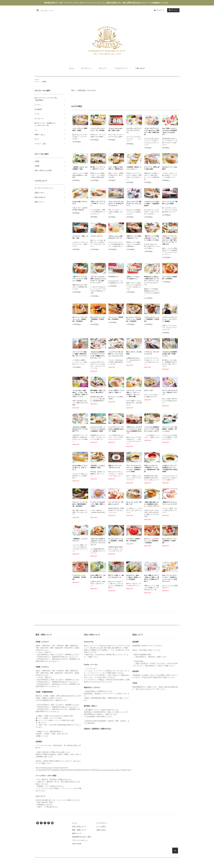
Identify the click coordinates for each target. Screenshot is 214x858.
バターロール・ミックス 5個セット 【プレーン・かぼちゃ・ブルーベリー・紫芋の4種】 (133, 393)
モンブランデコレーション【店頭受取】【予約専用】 (115, 541)
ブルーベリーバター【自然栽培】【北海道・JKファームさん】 (169, 429)
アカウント (160, 10)
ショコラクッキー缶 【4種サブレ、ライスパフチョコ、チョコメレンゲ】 (115, 354)
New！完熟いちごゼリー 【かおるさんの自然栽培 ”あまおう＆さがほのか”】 (169, 131)
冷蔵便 (44, 81)
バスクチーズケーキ (96, 236)
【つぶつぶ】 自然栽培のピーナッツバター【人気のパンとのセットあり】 (151, 429)
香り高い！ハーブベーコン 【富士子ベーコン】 (97, 168)
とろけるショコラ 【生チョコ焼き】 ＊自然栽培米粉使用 (151, 203)
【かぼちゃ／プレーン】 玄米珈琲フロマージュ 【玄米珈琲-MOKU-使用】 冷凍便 (170, 468)
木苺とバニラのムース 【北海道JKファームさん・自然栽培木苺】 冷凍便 (151, 468)
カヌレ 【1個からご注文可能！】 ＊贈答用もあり (115, 168)
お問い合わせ (140, 68)
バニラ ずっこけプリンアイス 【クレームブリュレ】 (133, 130)
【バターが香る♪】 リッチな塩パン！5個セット (116, 391)
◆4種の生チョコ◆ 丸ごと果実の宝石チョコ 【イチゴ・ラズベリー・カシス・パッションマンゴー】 (151, 280)
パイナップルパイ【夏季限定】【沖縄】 (79, 129)
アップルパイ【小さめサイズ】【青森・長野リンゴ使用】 (97, 504)
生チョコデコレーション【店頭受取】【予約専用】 (97, 319)
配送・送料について (79, 830)
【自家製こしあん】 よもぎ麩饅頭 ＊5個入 (79, 168)
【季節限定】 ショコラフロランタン (79, 540)
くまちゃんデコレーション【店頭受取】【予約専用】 (151, 319)
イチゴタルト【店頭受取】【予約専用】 (133, 540)
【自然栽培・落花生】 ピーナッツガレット (133, 168)
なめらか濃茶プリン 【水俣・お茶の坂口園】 (97, 576)
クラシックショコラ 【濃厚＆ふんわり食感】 (169, 202)
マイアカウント (101, 823)
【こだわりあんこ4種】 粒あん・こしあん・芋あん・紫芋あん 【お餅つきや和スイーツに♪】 (79, 393)
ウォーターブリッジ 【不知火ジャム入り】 (115, 503)
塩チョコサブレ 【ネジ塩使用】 (133, 353)
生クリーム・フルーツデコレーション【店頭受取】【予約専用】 (79, 319)
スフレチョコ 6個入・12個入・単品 (80, 237)
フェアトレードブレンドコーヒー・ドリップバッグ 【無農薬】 (169, 319)
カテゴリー (85, 68)
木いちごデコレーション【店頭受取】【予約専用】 (169, 541)
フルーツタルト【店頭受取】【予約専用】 (169, 277)
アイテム (174, 10)
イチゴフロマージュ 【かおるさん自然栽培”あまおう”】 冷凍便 (116, 429)
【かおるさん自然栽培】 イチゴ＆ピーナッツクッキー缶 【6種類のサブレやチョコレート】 (97, 355)
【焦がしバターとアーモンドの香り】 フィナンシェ (97, 203)
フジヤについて (120, 68)
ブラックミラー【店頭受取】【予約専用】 (115, 318)
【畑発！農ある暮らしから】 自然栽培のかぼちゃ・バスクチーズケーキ (151, 504)
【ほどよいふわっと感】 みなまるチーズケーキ (115, 237)
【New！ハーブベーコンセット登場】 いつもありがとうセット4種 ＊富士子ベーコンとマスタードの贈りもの (169, 240)
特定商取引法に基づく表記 (81, 837)
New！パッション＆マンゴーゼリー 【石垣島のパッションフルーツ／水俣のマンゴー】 (169, 578)
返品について (77, 833)
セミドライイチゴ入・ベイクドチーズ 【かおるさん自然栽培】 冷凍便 (97, 429)
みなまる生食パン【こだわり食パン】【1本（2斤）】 (79, 467)
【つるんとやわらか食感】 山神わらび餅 (115, 129)
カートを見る (101, 826)
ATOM (79, 844)
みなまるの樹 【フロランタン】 (79, 202)
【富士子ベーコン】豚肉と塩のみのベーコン (133, 237)
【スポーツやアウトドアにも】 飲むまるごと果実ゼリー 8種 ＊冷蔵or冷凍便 (151, 131)
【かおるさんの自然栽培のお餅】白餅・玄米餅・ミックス (169, 354)
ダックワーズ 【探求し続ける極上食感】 (151, 168)
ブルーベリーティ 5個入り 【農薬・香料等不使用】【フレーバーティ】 (79, 354)
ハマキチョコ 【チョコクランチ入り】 (151, 353)
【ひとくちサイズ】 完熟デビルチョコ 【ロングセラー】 (133, 203)
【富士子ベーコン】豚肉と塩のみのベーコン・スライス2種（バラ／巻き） (152, 238)
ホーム (71, 68)
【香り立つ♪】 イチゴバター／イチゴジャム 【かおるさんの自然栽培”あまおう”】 (134, 430)
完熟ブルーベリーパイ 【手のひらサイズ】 (115, 466)
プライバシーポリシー (80, 840)
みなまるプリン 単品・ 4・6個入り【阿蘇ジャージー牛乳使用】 (133, 577)
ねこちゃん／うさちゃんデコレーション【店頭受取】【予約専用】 (133, 319)
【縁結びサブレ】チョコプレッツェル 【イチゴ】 (169, 503)
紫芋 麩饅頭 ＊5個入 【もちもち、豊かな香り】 (98, 391)
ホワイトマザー (149, 390)
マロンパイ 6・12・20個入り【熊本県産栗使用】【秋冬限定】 (79, 504)
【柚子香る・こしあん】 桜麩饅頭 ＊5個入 (97, 466)
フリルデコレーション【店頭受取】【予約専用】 (79, 577)
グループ (102, 68)
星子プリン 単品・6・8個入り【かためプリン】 (116, 576)
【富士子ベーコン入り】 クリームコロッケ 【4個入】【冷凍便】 (79, 278)
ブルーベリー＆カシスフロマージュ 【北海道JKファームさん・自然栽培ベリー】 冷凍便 (134, 468)
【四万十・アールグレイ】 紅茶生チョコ (133, 277)
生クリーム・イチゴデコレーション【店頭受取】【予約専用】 (151, 541)
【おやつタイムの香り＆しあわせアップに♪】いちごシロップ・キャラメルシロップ (98, 542)
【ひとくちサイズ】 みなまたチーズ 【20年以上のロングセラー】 (116, 203)
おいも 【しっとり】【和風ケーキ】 (133, 503)
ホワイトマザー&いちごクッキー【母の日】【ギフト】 (170, 392)
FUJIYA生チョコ (113, 276)
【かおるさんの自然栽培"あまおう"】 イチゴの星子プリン (79, 429)
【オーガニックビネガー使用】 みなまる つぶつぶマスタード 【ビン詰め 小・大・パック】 (98, 279)
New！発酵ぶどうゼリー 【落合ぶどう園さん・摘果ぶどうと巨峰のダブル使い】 (151, 578)
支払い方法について (79, 826)
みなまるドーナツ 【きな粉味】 (169, 168)
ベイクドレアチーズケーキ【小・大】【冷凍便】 (97, 129)
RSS (73, 844)
